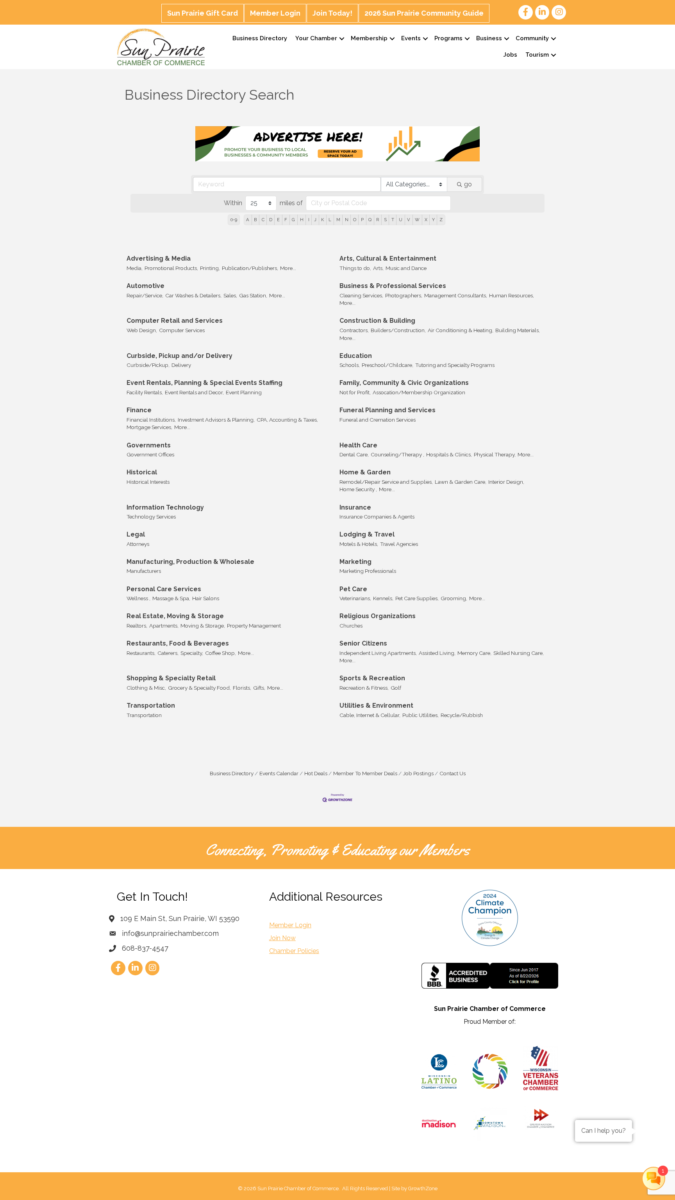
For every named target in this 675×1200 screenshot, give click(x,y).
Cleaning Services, (361, 295)
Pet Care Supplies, (417, 598)
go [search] (468, 184)
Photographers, (403, 295)
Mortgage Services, (149, 427)
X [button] (426, 219)
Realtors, (137, 625)
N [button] (346, 219)
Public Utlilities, (420, 715)
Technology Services (151, 516)
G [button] (293, 219)
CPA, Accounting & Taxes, (287, 420)
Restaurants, (141, 653)
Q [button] (369, 219)
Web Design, (142, 330)
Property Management (254, 625)
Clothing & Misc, (146, 688)
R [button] (377, 219)
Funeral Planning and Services (387, 410)
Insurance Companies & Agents (376, 516)
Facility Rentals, (145, 392)
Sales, (230, 295)
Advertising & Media (159, 258)
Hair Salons (205, 598)
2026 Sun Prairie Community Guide (424, 13)
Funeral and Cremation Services (377, 420)
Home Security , (358, 489)
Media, (135, 268)
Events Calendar (278, 773)
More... (288, 268)
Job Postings (418, 773)
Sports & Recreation (372, 678)
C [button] (263, 219)
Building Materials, (517, 330)
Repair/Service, (145, 295)
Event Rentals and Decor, (194, 392)
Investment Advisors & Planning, (216, 420)
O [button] (354, 219)
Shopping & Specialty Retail (171, 678)
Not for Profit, (355, 392)
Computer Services (182, 330)
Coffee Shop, (220, 653)
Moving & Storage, (202, 625)
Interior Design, (506, 482)
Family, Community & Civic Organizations (404, 382)
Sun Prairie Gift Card (202, 13)
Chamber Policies (294, 951)
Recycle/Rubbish (462, 715)
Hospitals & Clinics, (449, 454)
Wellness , (138, 598)
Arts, (378, 268)
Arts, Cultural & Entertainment (387, 258)
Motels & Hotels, (358, 544)
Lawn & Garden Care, (460, 482)
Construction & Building (377, 320)
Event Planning (244, 392)
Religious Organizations (377, 616)
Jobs (510, 54)
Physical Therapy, (495, 454)
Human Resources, (511, 295)
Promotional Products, (171, 268)
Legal (136, 534)
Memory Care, (474, 653)
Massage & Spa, (171, 598)
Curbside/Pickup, (148, 365)
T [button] (392, 219)
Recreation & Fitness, (364, 688)
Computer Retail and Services (175, 320)
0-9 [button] (233, 219)
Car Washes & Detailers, (193, 295)
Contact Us (452, 773)
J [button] (315, 219)
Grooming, (454, 598)
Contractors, (354, 330)
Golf (396, 688)
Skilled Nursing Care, (518, 653)
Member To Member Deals (365, 773)
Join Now (282, 938)
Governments (149, 445)
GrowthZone (423, 1188)
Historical (142, 472)
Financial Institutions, (151, 420)
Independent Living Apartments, (378, 653)
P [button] (362, 219)
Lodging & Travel (367, 534)
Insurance (355, 507)
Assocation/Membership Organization (419, 392)
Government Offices (150, 454)
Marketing (355, 561)
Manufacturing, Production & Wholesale (190, 561)
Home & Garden (365, 472)
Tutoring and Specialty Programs (455, 365)
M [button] (338, 219)
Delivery (181, 365)
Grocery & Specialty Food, (199, 688)
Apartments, (164, 625)
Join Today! (332, 13)
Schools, (349, 365)
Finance (139, 410)
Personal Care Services (164, 589)
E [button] (278, 219)
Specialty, (191, 653)
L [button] (330, 219)
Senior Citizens (363, 643)
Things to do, (355, 268)
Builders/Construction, (398, 330)
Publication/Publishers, (250, 268)
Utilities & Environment (376, 705)
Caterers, (168, 653)
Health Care (358, 445)
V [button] (408, 219)
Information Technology (165, 507)
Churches (350, 625)
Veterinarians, (355, 598)
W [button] (417, 219)
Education (355, 355)
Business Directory (259, 38)
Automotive (145, 286)
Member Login (275, 13)
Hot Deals (315, 773)
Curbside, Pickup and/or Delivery (179, 355)
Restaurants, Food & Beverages (178, 643)
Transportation (151, 705)
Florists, (242, 688)
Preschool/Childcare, (387, 365)
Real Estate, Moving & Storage (175, 616)
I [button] (308, 219)
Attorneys (138, 544)
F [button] (285, 219)
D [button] (270, 219)
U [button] (400, 219)
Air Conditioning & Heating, (460, 330)
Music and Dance (406, 268)
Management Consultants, (455, 295)
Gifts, (259, 688)
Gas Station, (253, 295)
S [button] (385, 219)
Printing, (210, 268)
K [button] (322, 219)
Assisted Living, (437, 653)
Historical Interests (148, 482)
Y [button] (433, 219)
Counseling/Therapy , (397, 454)
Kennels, (383, 598)
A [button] (247, 219)
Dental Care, (354, 454)
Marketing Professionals (367, 571)
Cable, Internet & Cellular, (369, 715)
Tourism (537, 54)
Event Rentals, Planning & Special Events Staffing (204, 382)
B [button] (255, 219)
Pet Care (353, 589)
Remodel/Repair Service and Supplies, (386, 482)
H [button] (302, 219)
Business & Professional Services (392, 286)
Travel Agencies (399, 544)
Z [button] (441, 219)
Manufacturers (144, 571)
